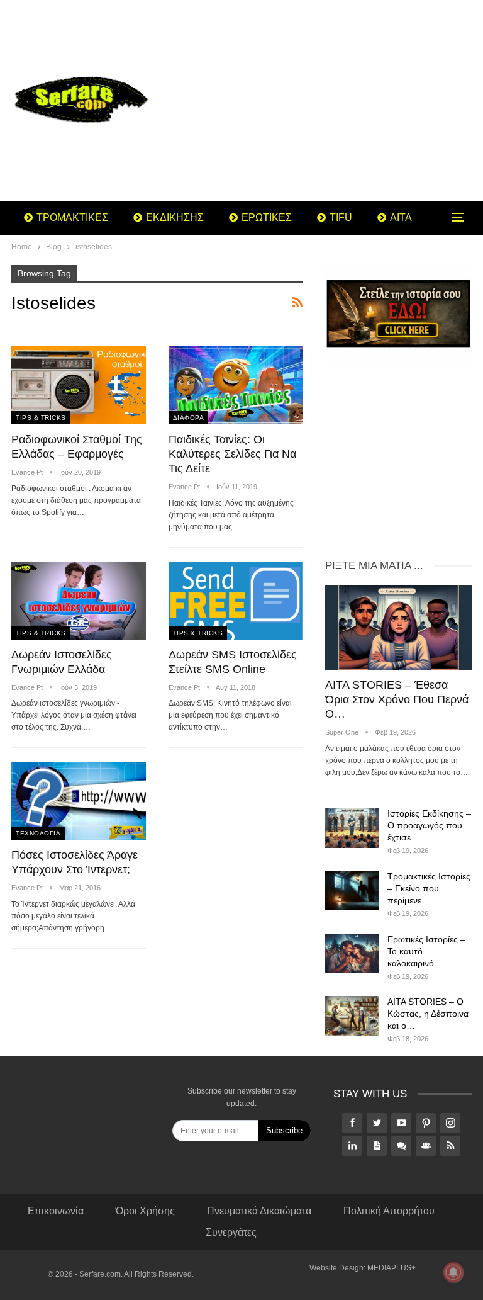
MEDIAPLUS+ (391, 1267)
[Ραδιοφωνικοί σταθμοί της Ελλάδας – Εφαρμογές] (78, 385)
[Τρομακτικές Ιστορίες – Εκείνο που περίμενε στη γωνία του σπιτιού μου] (352, 891)
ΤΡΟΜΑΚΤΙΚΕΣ (72, 217)
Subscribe (284, 1130)
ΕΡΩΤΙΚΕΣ (267, 217)
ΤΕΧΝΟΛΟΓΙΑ (38, 833)
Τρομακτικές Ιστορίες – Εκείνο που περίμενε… (428, 888)
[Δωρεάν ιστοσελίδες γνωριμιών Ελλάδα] (78, 601)
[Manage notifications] (453, 1272)
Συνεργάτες (231, 1232)
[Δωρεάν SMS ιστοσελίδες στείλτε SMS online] (236, 601)
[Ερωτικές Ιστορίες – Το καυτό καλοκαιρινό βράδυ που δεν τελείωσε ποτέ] (352, 954)
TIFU (341, 217)
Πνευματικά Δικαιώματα (259, 1211)
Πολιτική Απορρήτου (389, 1211)
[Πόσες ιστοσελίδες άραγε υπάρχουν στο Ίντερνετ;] (78, 801)
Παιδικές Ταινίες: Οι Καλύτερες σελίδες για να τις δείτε (232, 454)
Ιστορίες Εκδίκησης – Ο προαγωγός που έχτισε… (429, 825)
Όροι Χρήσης (145, 1211)
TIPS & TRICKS (41, 417)
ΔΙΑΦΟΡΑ (188, 417)
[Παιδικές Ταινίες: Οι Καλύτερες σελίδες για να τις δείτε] (236, 385)
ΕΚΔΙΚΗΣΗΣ (175, 217)
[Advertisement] (322, 101)
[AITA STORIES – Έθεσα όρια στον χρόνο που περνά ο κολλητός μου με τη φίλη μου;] (398, 627)
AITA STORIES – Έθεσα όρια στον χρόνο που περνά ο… (397, 699)
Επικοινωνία (56, 1211)
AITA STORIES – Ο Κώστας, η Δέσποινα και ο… (428, 1014)
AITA (401, 217)
